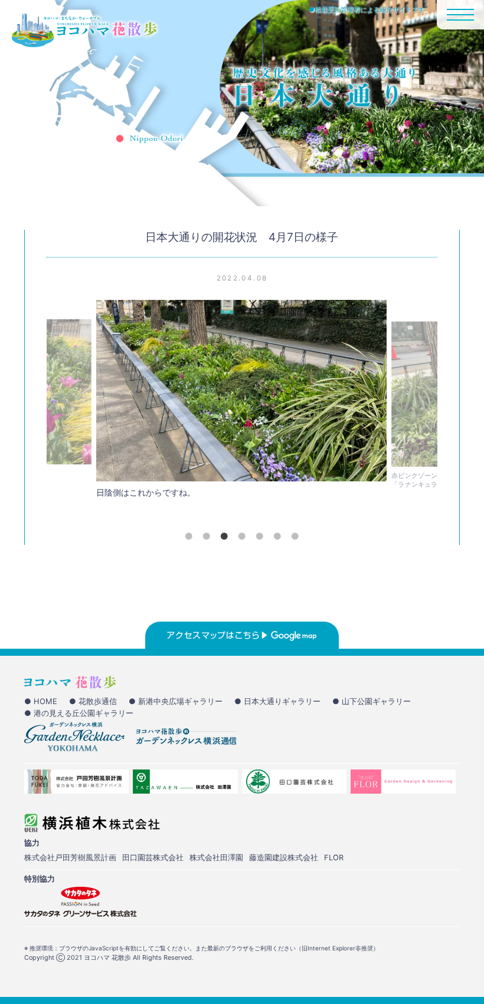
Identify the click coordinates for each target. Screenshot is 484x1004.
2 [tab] (206, 536)
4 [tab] (242, 536)
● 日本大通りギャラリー (277, 701)
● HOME (40, 701)
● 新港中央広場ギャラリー (176, 701)
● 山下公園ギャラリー (371, 701)
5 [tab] (260, 536)
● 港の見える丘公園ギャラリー (78, 713)
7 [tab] (295, 536)
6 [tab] (277, 536)
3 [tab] (224, 536)
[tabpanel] (241, 402)
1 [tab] (189, 536)
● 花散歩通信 (93, 701)
